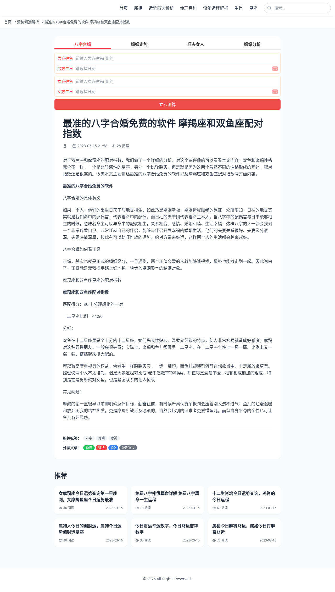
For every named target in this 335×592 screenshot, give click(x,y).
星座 (253, 8)
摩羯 (114, 438)
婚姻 (101, 438)
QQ (113, 447)
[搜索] (269, 8)
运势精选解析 (161, 8)
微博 (101, 447)
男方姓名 (65, 58)
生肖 (238, 8)
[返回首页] (5, 8)
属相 (138, 8)
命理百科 (188, 8)
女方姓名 (65, 81)
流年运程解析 (215, 8)
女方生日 (65, 91)
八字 (89, 438)
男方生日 (65, 68)
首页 (123, 8)
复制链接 (128, 447)
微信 (89, 447)
